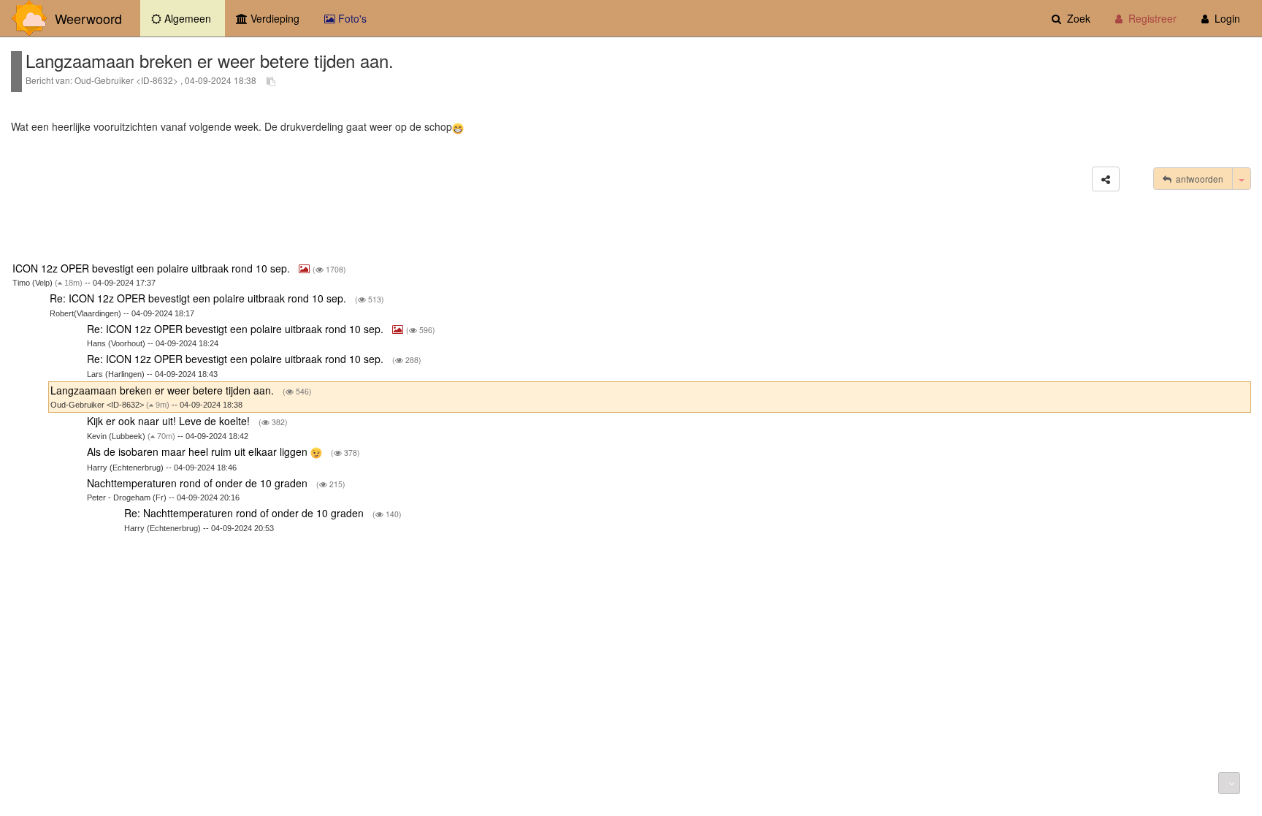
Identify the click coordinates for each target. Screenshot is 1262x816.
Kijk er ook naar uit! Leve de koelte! (170, 420)
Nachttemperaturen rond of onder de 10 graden (198, 483)
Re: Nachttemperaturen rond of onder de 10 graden (245, 513)
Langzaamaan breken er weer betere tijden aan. (163, 390)
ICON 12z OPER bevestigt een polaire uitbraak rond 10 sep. (152, 268)
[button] (1106, 179)
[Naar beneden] (1229, 783)
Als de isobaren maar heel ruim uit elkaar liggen (198, 451)
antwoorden (1197, 178)
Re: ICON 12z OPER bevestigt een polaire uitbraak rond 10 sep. (199, 298)
